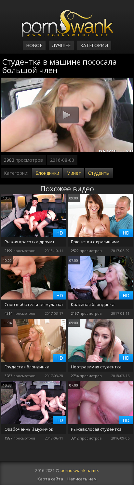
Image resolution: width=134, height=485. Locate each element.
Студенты (99, 173)
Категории (94, 45)
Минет (73, 173)
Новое (34, 45)
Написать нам (82, 479)
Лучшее (61, 45)
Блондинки (47, 173)
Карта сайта (50, 479)
